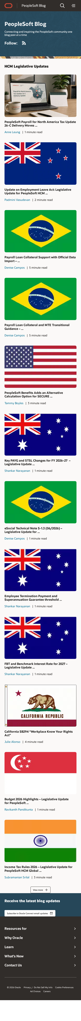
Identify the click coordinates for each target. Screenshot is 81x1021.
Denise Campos (15, 267)
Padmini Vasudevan (17, 200)
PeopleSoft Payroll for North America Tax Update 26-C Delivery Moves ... (40, 123)
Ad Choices (35, 991)
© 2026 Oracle (14, 987)
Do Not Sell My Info (43, 987)
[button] (62, 5)
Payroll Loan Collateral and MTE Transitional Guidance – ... (37, 326)
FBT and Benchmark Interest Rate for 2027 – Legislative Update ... (36, 665)
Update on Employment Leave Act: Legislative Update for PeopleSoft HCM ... (38, 191)
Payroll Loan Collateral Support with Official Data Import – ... (40, 258)
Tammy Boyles (14, 403)
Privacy (27, 987)
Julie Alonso (12, 742)
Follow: (11, 43)
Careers (46, 991)
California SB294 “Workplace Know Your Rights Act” (39, 733)
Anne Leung (12, 132)
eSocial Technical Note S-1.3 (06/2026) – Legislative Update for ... (33, 529)
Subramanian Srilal (17, 877)
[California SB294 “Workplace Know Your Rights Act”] (40, 705)
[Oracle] (8, 5)
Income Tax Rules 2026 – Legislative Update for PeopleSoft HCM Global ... (39, 868)
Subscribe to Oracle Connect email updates (27, 913)
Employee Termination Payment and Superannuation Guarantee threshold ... (33, 597)
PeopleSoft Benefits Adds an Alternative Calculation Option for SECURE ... (34, 394)
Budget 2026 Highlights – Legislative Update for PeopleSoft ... (37, 800)
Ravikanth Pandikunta (19, 809)
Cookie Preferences (64, 987)
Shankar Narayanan (17, 470)
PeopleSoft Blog (34, 5)
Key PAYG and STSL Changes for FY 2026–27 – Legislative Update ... (37, 462)
